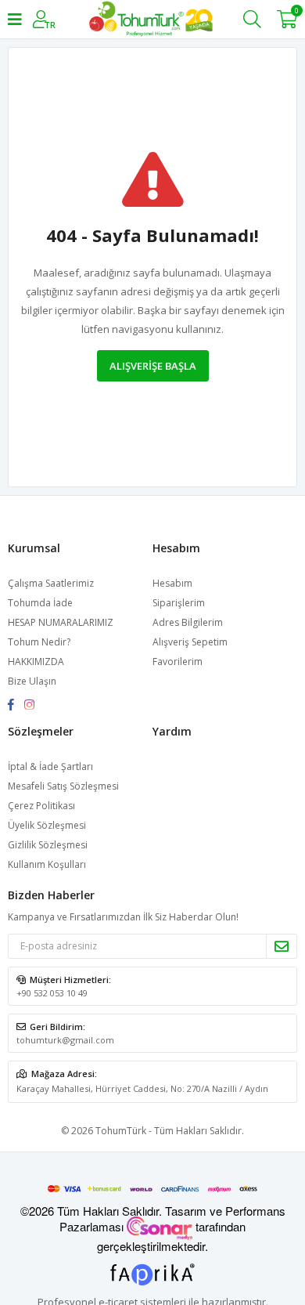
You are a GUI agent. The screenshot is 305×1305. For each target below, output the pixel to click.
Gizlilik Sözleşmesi (48, 844)
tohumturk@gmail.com (65, 1040)
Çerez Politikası (41, 805)
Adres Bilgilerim (187, 622)
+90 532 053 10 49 (52, 993)
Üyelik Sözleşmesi (47, 825)
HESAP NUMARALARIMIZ (60, 622)
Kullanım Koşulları (47, 864)
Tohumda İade (40, 602)
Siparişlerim (178, 602)
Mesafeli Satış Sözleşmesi (63, 786)
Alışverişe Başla (152, 366)
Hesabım (172, 583)
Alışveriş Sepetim (190, 642)
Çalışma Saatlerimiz (51, 583)
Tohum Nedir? (39, 642)
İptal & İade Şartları (50, 766)
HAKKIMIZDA (36, 661)
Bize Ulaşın (32, 681)
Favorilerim (177, 661)
